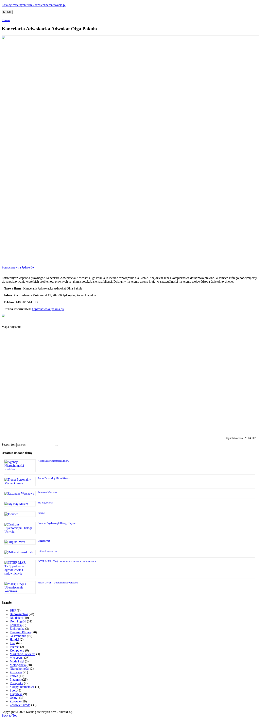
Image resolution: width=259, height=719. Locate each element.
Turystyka (16, 694)
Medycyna (16, 657)
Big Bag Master (45, 502)
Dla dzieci (16, 617)
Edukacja (16, 625)
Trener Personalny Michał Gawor (54, 478)
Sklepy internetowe (22, 686)
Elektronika (17, 628)
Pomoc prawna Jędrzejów (18, 267)
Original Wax (44, 540)
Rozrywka (16, 683)
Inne (12, 643)
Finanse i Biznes (20, 632)
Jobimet (41, 513)
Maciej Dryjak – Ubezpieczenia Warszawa (58, 582)
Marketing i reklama (22, 654)
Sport (13, 690)
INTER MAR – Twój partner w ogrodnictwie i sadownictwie (67, 561)
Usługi (14, 697)
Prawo (6, 20)
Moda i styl (17, 661)
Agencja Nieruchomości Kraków (53, 460)
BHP (13, 610)
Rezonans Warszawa (47, 492)
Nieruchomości (19, 668)
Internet (14, 646)
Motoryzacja (18, 665)
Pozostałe (16, 672)
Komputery (17, 650)
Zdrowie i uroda (20, 705)
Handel (14, 639)
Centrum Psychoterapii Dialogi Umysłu (56, 523)
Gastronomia (18, 636)
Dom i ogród (18, 621)
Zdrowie (15, 701)
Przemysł (15, 679)
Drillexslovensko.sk (47, 551)
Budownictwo (19, 614)
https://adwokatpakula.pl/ (48, 309)
